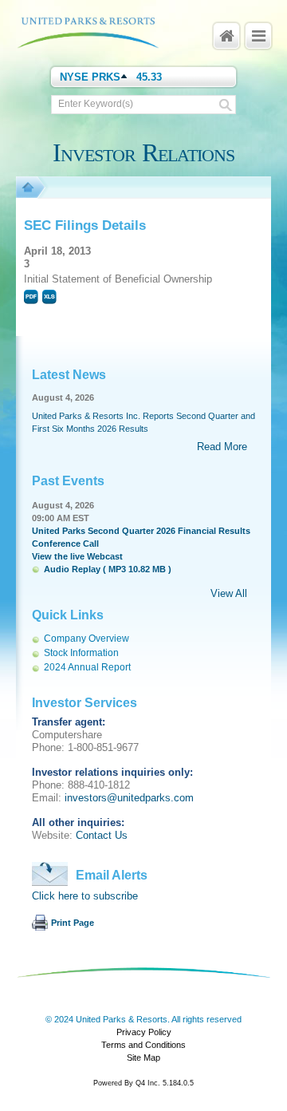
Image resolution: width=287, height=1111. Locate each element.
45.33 (149, 77)
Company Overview (86, 638)
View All (228, 593)
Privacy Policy (143, 1032)
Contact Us (102, 835)
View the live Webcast (77, 556)
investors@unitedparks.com (129, 798)
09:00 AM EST (60, 518)
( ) (107, 569)
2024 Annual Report (87, 667)
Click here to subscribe (85, 896)
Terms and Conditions (143, 1045)
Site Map (143, 1057)
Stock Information (81, 652)
